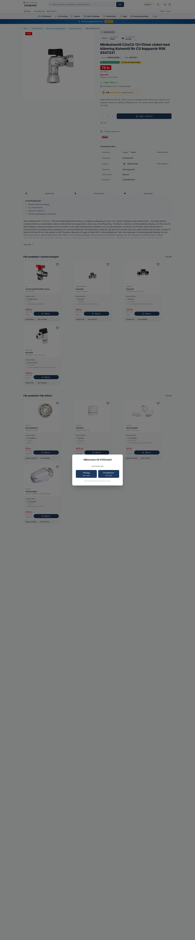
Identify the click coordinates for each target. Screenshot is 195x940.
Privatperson (108, 474)
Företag (86, 474)
